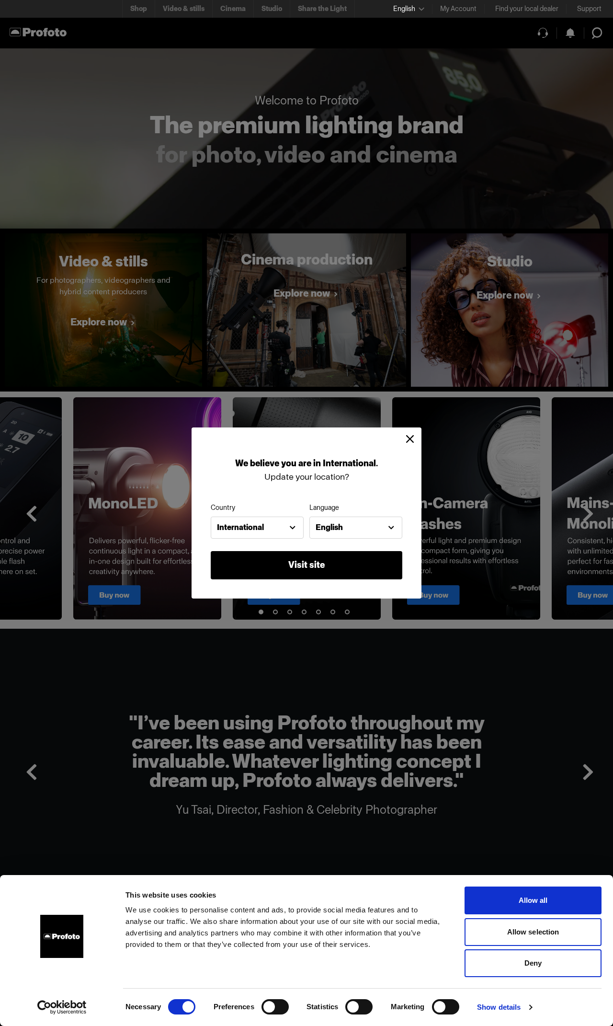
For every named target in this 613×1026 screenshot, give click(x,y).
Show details (499, 1007)
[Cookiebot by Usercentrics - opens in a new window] (62, 1007)
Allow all (533, 900)
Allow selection (533, 932)
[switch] (275, 1006)
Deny (533, 963)
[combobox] (257, 528)
